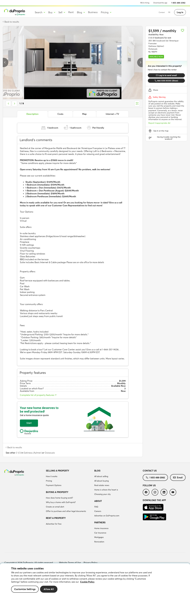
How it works (51, 476)
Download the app (160, 3)
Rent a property (56, 518)
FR (169, 12)
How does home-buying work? (59, 498)
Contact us (150, 470)
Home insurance (101, 528)
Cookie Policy (87, 581)
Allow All (49, 589)
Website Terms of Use (70, 562)
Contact (162, 12)
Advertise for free (53, 524)
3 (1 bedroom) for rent (159, 37)
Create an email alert (55, 506)
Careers (97, 511)
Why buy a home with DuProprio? (61, 502)
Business (93, 12)
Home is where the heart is (106, 489)
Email (179, 477)
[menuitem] (69, 478)
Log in (180, 12)
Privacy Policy (90, 562)
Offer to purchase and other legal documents (66, 511)
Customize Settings (25, 589)
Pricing (49, 481)
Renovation (99, 541)
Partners (99, 522)
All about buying (101, 481)
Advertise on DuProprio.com (106, 515)
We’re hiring (144, 3)
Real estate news (101, 485)
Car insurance (100, 533)
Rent (71, 12)
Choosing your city (102, 494)
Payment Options (53, 485)
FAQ (96, 506)
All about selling (101, 476)
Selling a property (57, 470)
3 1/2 (18, 452)
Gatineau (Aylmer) (32, 452)
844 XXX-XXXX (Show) (167, 80)
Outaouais (50, 452)
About (98, 501)
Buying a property (57, 492)
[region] (95, 579)
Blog (97, 470)
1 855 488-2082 (178, 3)
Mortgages (99, 537)
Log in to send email (168, 75)
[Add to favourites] (182, 30)
